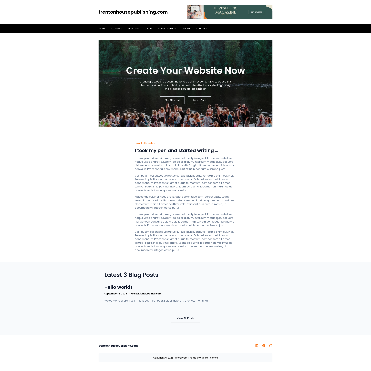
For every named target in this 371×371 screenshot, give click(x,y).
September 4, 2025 (115, 293)
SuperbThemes (209, 357)
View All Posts (185, 318)
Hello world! (118, 287)
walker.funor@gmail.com (146, 293)
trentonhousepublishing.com (133, 12)
